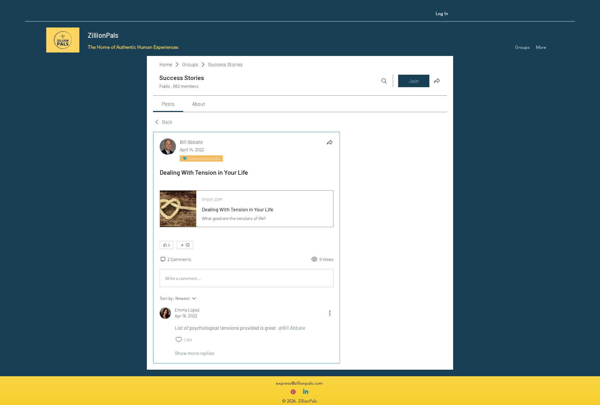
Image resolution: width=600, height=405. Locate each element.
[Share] (329, 142)
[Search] (384, 81)
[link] (168, 104)
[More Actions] (329, 313)
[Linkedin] (305, 392)
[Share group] (437, 80)
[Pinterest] (293, 392)
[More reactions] (185, 245)
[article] (246, 247)
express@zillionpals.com (299, 383)
